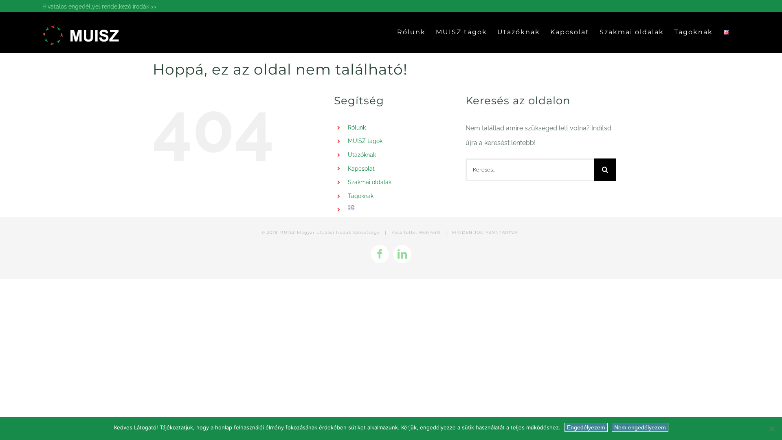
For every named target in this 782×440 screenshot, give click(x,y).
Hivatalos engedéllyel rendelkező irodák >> (99, 6)
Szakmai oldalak (369, 182)
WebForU (430, 232)
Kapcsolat (361, 168)
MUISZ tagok (365, 141)
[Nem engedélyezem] (772, 429)
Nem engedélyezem (640, 427)
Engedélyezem (586, 427)
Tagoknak (360, 196)
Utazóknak (362, 155)
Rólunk (357, 127)
